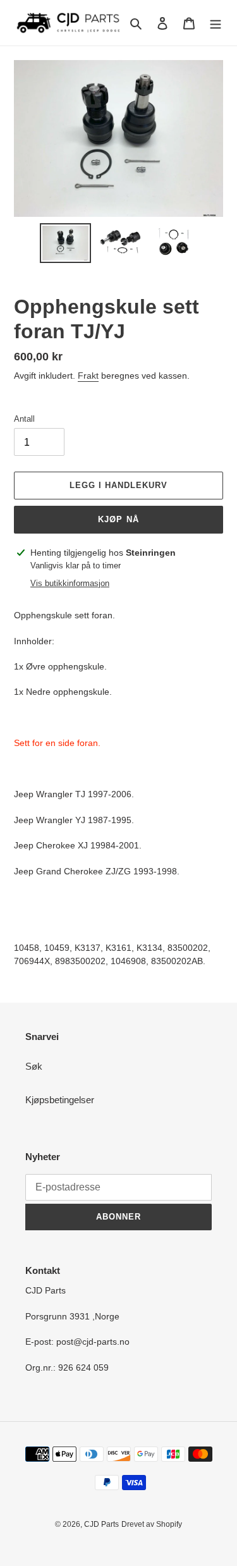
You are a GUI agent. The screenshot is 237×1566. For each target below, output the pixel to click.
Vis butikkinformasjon (69, 583)
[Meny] (215, 23)
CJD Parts (101, 1524)
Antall (24, 419)
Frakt (88, 375)
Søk (33, 1066)
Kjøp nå (118, 519)
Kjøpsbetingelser (59, 1099)
